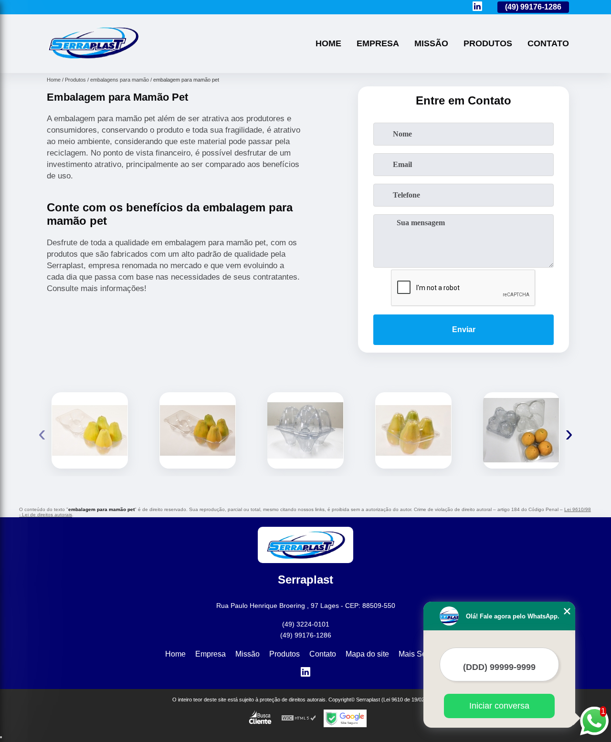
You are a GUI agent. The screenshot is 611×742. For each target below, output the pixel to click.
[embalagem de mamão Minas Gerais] (90, 430)
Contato (548, 43)
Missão (431, 43)
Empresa (378, 43)
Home (328, 43)
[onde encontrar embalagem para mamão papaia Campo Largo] (521, 430)
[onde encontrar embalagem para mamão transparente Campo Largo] (197, 430)
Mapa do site (367, 654)
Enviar (463, 329)
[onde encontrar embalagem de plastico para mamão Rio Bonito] (413, 430)
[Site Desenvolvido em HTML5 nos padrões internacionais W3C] (298, 718)
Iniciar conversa (499, 706)
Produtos (488, 43)
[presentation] (42, 433)
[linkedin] (477, 6)
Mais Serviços (422, 654)
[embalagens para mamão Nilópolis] (305, 430)
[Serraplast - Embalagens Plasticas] (93, 61)
